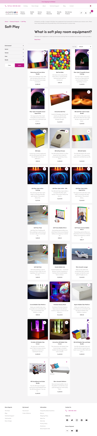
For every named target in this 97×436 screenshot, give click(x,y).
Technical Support (54, 6)
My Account (26, 410)
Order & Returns (27, 413)
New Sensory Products (68, 12)
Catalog (25, 6)
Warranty (42, 421)
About (44, 6)
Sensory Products (14, 21)
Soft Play (23, 21)
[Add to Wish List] (44, 52)
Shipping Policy (44, 416)
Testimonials (8, 418)
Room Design (35, 6)
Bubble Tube (32, 12)
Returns (42, 413)
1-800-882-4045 (72, 410)
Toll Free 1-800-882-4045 (13, 6)
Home (6, 21)
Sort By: (74, 46)
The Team (7, 410)
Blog (64, 6)
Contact (72, 6)
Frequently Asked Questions (47, 410)
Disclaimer (43, 426)
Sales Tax (42, 418)
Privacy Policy (43, 423)
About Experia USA (45, 428)
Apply (19, 65)
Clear (9, 65)
